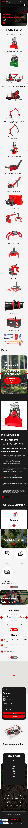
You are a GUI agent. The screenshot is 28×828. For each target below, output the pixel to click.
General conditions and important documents (14, 815)
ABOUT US (15, 586)
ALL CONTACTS (14, 713)
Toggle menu (24, 5)
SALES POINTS (14, 716)
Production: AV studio (15, 824)
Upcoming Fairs (23, 350)
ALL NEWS (15, 657)
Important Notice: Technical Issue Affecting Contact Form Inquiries (15, 645)
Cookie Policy (8, 823)
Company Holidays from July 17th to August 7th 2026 (15, 639)
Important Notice (8, 651)
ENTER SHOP (15, 629)
